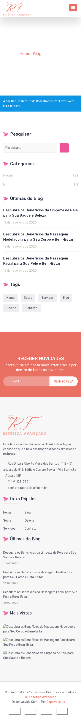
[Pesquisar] (64, 147)
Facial (40, 175)
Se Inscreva (63, 381)
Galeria (11, 308)
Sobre (28, 298)
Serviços (47, 298)
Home (10, 298)
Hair (40, 185)
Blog (66, 298)
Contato (31, 308)
